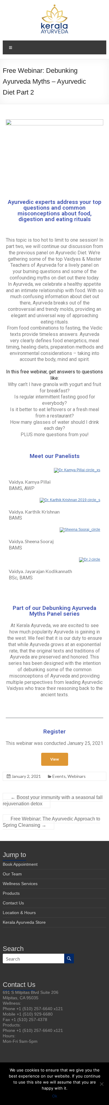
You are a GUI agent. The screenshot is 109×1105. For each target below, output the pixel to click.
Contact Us (13, 902)
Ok (54, 1096)
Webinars (77, 776)
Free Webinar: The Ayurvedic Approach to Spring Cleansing (51, 822)
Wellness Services (20, 883)
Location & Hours (19, 912)
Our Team (12, 873)
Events (59, 776)
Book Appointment (20, 864)
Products (11, 893)
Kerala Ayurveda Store (24, 922)
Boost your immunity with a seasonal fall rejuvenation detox (53, 800)
